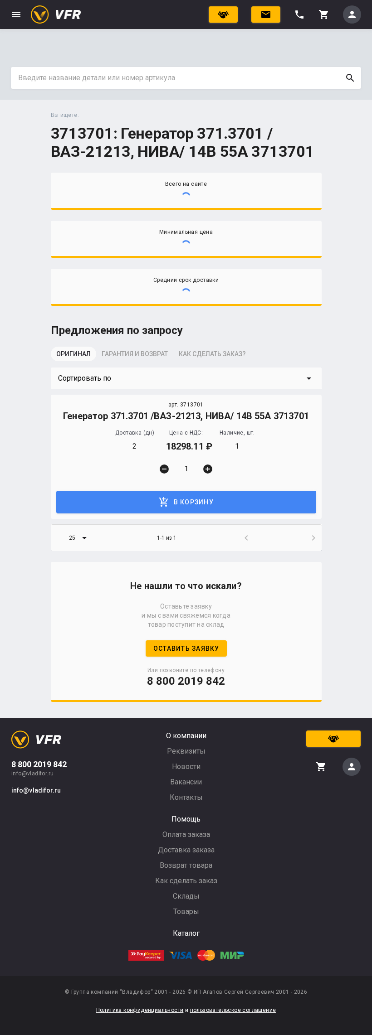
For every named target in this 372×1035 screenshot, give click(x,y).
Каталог (186, 933)
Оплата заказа (186, 834)
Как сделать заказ (186, 880)
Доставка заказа (186, 850)
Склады (186, 896)
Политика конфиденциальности (140, 1010)
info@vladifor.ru (32, 773)
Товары (186, 911)
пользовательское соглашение (233, 1010)
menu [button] (16, 14)
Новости (186, 766)
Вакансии (186, 782)
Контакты (186, 797)
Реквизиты (186, 751)
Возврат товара (186, 865)
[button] (186, 378)
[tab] (73, 357)
